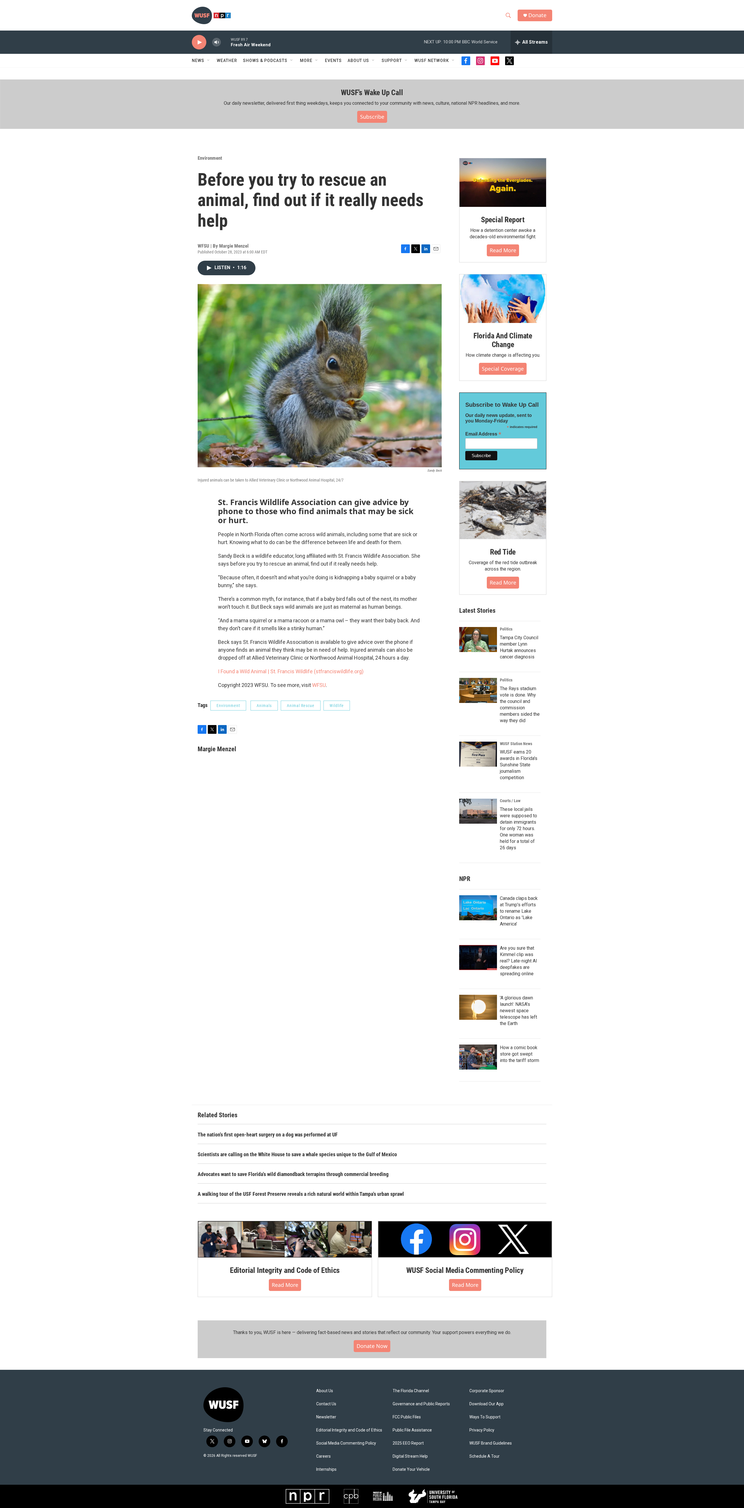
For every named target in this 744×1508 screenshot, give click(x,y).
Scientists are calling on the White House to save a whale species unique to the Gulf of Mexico (297, 1154)
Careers (323, 1456)
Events (333, 60)
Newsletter (326, 1417)
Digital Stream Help (410, 1456)
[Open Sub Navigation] (208, 60)
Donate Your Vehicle (411, 1469)
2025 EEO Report (408, 1443)
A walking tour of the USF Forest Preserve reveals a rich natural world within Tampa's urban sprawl (301, 1194)
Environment (210, 158)
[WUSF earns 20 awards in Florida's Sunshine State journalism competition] (478, 754)
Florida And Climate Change (502, 340)
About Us (324, 1391)
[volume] (216, 42)
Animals (264, 705)
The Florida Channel (411, 1391)
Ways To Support (484, 1417)
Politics (506, 629)
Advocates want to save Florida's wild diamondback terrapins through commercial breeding (293, 1174)
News (198, 60)
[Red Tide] (502, 510)
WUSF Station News (516, 743)
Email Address (483, 434)
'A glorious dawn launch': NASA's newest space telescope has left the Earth (518, 1010)
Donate (537, 15)
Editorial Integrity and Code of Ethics (285, 1270)
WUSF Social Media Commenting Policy (465, 1270)
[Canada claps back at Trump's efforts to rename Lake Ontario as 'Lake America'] (478, 907)
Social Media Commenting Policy (346, 1443)
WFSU (319, 685)
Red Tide (503, 552)
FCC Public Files (407, 1417)
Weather (227, 60)
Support (392, 60)
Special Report (503, 219)
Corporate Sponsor (486, 1391)
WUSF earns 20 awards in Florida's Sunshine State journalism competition (518, 764)
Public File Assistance (412, 1430)
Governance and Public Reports (421, 1404)
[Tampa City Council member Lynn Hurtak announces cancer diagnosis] (478, 639)
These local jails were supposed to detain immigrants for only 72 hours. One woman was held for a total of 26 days (518, 828)
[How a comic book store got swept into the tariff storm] (478, 1057)
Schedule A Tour (484, 1456)
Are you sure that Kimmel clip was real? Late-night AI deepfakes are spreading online (518, 960)
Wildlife (337, 705)
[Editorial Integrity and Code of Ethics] (285, 1239)
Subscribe (372, 116)
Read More (503, 250)
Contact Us (326, 1404)
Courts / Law (510, 800)
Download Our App (486, 1404)
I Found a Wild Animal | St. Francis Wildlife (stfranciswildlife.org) (291, 671)
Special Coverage (503, 368)
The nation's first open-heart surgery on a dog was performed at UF (268, 1135)
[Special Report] (502, 182)
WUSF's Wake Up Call (372, 92)
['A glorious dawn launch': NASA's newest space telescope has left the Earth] (478, 1007)
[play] (199, 42)
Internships (326, 1469)
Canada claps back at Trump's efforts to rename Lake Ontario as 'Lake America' (519, 911)
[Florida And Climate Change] (502, 298)
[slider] (226, 42)
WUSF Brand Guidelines (490, 1443)
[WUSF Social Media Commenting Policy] (465, 1239)
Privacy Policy (481, 1430)
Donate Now (372, 1345)
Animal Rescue (300, 705)
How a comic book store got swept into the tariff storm (519, 1054)
